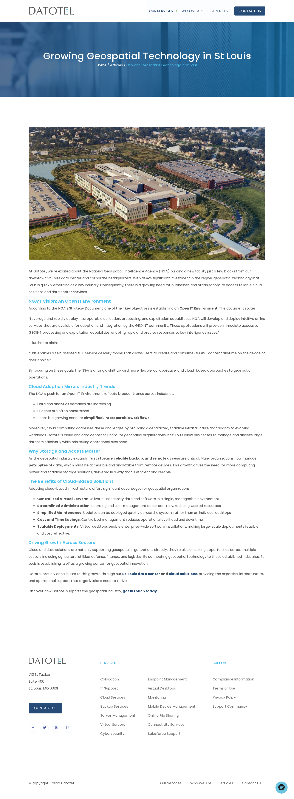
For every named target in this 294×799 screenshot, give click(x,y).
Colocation (109, 679)
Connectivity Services (166, 724)
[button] (281, 788)
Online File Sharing (163, 715)
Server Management (117, 715)
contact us (45, 707)
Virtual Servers (112, 724)
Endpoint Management (167, 679)
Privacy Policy (224, 697)
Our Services (163, 11)
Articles (220, 10)
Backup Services (114, 706)
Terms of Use (224, 688)
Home (101, 65)
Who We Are (194, 11)
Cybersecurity (112, 733)
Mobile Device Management (171, 706)
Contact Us (250, 10)
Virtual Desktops (162, 688)
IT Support (109, 688)
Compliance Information (233, 679)
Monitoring (157, 697)
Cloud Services (112, 697)
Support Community (230, 706)
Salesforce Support (164, 733)
